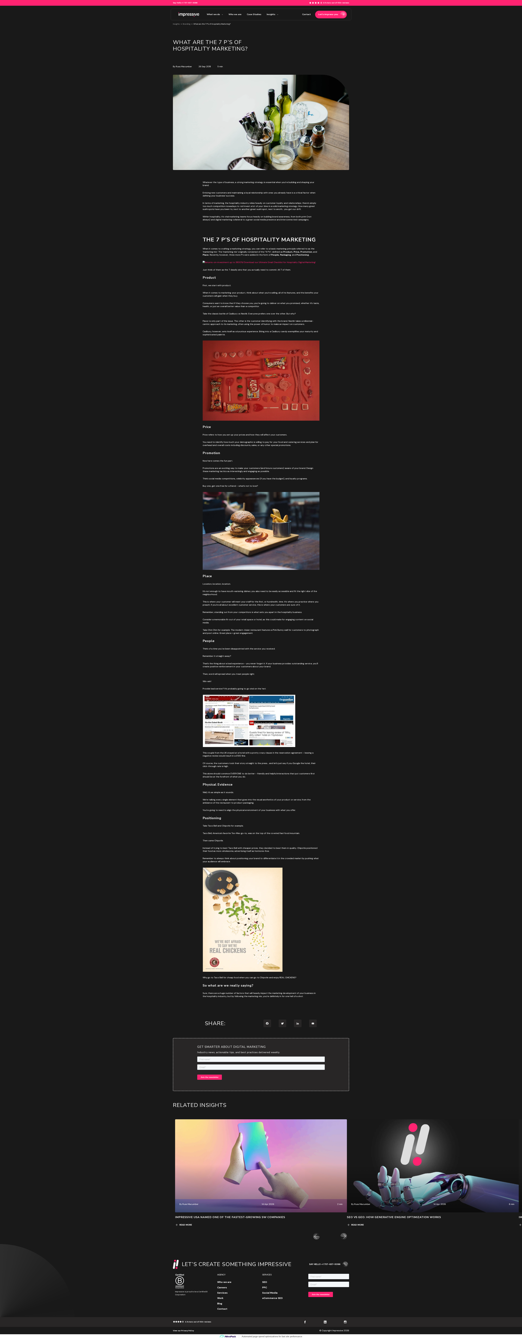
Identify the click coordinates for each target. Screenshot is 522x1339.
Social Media (270, 1292)
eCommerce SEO (272, 1298)
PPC (264, 1287)
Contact (222, 1308)
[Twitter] (282, 1023)
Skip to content (514, 1)
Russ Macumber (184, 66)
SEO (264, 1282)
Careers (222, 1287)
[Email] (313, 1023)
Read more (185, 1224)
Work (220, 1298)
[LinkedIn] (297, 1023)
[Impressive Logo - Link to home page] (188, 14)
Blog (219, 1303)
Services (222, 1292)
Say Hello (185, 3)
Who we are (224, 1282)
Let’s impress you (328, 14)
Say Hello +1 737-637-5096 (324, 1264)
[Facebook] (267, 1023)
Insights (176, 24)
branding (186, 24)
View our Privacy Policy (183, 1330)
